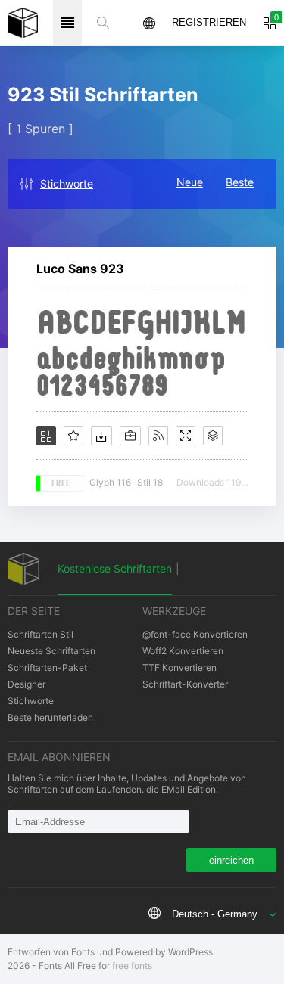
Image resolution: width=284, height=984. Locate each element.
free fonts (132, 965)
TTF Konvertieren (179, 667)
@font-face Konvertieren (195, 634)
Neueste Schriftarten (51, 651)
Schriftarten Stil (40, 634)
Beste (240, 181)
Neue (189, 181)
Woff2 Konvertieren (182, 651)
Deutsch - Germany (214, 914)
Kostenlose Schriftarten (115, 568)
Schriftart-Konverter (185, 684)
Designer (26, 684)
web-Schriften (23, 23)
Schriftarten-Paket (47, 667)
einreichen (231, 860)
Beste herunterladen (50, 717)
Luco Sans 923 (80, 268)
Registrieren (209, 22)
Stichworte (66, 183)
